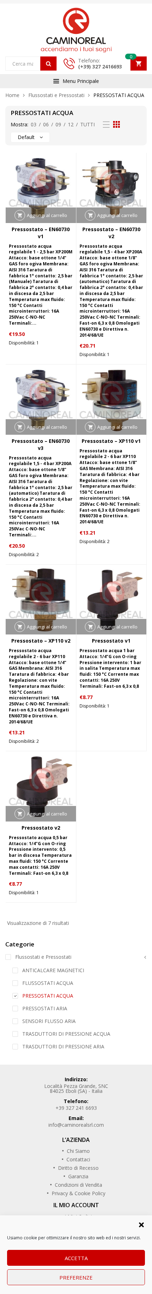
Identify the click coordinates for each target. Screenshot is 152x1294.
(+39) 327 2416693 (100, 66)
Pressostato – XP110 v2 (40, 640)
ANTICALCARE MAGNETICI (53, 970)
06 (46, 124)
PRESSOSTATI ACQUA (47, 995)
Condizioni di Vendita (78, 1184)
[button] (141, 1224)
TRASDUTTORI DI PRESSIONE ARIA (63, 1046)
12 (71, 124)
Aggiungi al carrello (47, 215)
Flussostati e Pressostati (56, 95)
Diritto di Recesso (78, 1167)
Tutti (87, 124)
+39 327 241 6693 (76, 1108)
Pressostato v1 (111, 640)
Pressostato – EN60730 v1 (41, 233)
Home (12, 95)
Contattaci (78, 1159)
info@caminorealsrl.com (76, 1124)
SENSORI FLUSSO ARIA (49, 1021)
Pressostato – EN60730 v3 (41, 444)
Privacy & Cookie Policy (78, 1193)
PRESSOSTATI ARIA (44, 1008)
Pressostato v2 (41, 827)
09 (58, 124)
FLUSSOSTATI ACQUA (47, 983)
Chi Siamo (78, 1151)
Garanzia (78, 1176)
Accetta (76, 1258)
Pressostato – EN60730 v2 (111, 233)
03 (33, 124)
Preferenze (76, 1277)
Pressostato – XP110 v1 (111, 441)
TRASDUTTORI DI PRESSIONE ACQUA (66, 1033)
